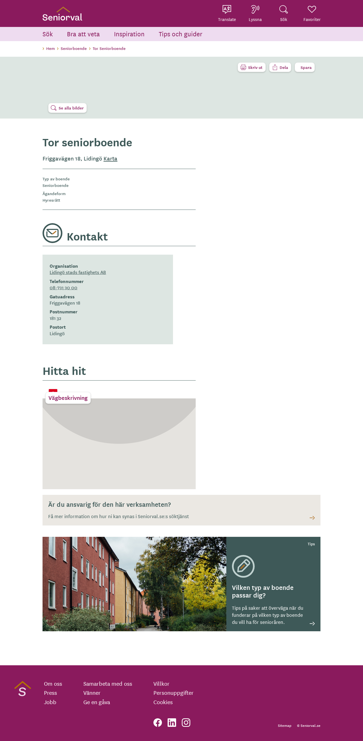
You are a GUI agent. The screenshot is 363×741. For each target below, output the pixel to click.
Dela (284, 67)
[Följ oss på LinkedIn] (172, 722)
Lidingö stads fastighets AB (78, 272)
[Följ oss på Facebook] (157, 722)
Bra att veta (83, 33)
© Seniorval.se (308, 725)
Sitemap (284, 725)
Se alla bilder (71, 108)
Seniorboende (74, 48)
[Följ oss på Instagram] (186, 722)
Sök (48, 33)
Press (50, 692)
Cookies (163, 702)
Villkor (161, 683)
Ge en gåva (96, 702)
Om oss (53, 683)
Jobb (50, 702)
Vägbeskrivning (68, 398)
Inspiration (129, 33)
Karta (110, 158)
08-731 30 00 (63, 287)
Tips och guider (180, 33)
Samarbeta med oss (107, 683)
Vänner (92, 692)
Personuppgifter (173, 692)
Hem (50, 48)
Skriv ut (255, 67)
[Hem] (62, 13)
